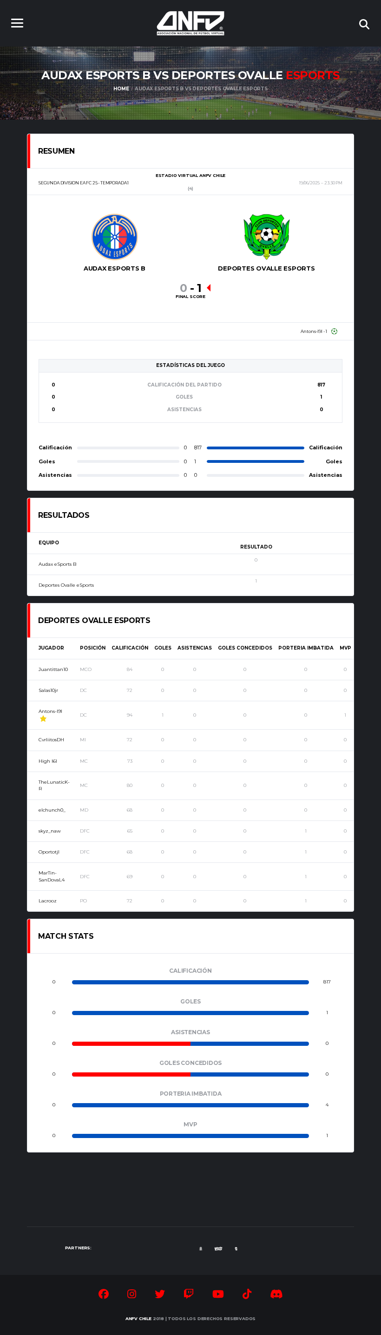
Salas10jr (48, 690)
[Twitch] (188, 1295)
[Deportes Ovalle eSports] (266, 237)
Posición (92, 648)
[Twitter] (160, 1295)
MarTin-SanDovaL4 (52, 876)
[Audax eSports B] (115, 237)
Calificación (130, 648)
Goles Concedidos (245, 648)
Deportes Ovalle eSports (66, 585)
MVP (345, 648)
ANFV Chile (138, 1318)
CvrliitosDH (51, 740)
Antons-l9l (50, 711)
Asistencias (194, 648)
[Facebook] (103, 1295)
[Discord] (276, 1295)
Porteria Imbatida (306, 648)
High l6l (48, 761)
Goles (162, 648)
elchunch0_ (52, 810)
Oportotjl (49, 852)
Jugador (51, 648)
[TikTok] (247, 1295)
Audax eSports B (57, 564)
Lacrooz (48, 901)
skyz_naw (50, 831)
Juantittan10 (53, 669)
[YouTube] (218, 1295)
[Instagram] (132, 1295)
